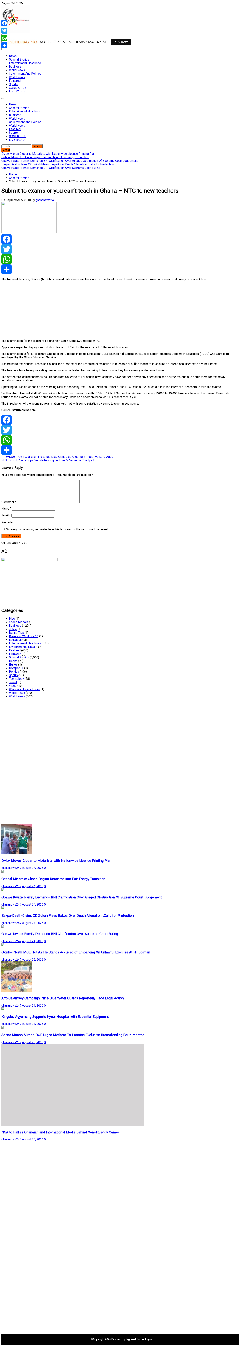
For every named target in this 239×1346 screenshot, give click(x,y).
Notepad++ (16, 668)
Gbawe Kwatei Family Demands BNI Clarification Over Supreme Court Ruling (59, 934)
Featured (15, 80)
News (13, 56)
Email (6, 515)
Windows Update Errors (24, 689)
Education (15, 640)
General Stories (19, 59)
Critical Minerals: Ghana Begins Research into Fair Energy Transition (53, 879)
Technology (16, 678)
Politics (14, 671)
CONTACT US (17, 88)
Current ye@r (10, 543)
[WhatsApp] (119, 259)
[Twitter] (119, 249)
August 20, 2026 (32, 1042)
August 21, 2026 (32, 1005)
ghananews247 (45, 200)
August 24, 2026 (32, 868)
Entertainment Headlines (25, 63)
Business (15, 66)
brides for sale (18, 622)
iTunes (13, 664)
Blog (12, 618)
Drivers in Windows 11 (23, 636)
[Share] (119, 269)
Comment (8, 502)
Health (13, 661)
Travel (13, 682)
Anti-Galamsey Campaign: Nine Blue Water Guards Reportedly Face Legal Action (62, 998)
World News (17, 70)
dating (13, 629)
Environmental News (22, 647)
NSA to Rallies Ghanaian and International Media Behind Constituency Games (60, 1132)
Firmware (15, 654)
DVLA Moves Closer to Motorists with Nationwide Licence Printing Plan (56, 861)
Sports (13, 84)
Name (6, 508)
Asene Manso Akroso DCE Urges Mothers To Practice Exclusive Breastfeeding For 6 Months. (73, 1035)
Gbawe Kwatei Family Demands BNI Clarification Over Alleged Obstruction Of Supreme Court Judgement (81, 897)
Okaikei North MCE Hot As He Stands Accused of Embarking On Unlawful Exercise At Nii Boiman (75, 952)
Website (7, 522)
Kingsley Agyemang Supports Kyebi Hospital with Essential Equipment (55, 1017)
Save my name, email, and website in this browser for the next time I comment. (57, 529)
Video (13, 686)
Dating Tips (16, 632)
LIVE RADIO (17, 91)
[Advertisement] (113, 310)
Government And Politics (25, 73)
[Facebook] (119, 239)
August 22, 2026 (32, 959)
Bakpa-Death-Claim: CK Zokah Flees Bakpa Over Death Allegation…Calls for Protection (67, 916)
